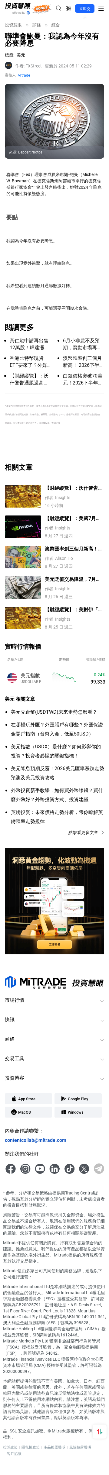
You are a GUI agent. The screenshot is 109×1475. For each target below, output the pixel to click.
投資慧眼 (13, 25)
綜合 (55, 25)
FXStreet (28, 66)
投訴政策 (10, 1447)
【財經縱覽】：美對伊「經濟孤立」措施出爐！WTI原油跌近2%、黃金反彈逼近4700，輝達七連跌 (74, 609)
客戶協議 (14, 1453)
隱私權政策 (30, 1447)
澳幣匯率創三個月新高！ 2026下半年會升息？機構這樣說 (74, 548)
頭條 (36, 25)
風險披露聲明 (80, 1447)
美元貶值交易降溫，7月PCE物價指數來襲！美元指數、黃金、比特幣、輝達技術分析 (74, 579)
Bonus (41, 8)
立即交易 (84, 9)
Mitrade (24, 75)
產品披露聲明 (54, 1447)
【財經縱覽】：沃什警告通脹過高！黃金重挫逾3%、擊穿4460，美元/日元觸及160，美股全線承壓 (74, 487)
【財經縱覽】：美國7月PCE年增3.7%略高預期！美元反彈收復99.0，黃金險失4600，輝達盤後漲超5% (74, 518)
